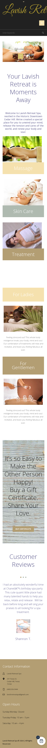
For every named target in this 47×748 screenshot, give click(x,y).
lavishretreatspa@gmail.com (18, 694)
